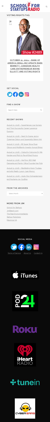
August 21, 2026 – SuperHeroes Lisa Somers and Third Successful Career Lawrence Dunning (24, 128)
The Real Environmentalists (17, 214)
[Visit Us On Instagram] (27, 97)
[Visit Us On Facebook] (15, 97)
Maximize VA (12, 220)
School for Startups (14, 208)
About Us (27, 253)
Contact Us (38, 253)
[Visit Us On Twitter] (9, 97)
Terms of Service (14, 253)
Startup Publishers (14, 217)
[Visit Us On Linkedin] (21, 97)
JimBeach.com (12, 211)
